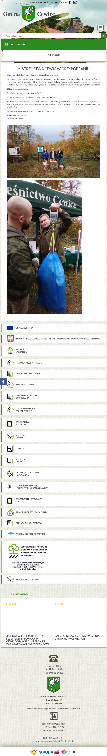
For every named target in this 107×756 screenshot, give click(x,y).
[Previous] (3, 622)
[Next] (103, 622)
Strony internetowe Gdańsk (47, 741)
